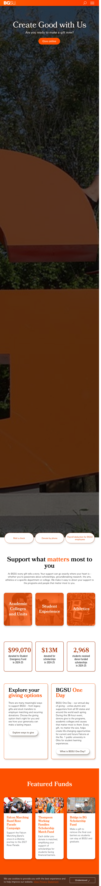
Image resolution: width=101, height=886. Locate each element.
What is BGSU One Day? (72, 751)
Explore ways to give (23, 732)
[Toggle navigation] (92, 3)
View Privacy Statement (46, 881)
